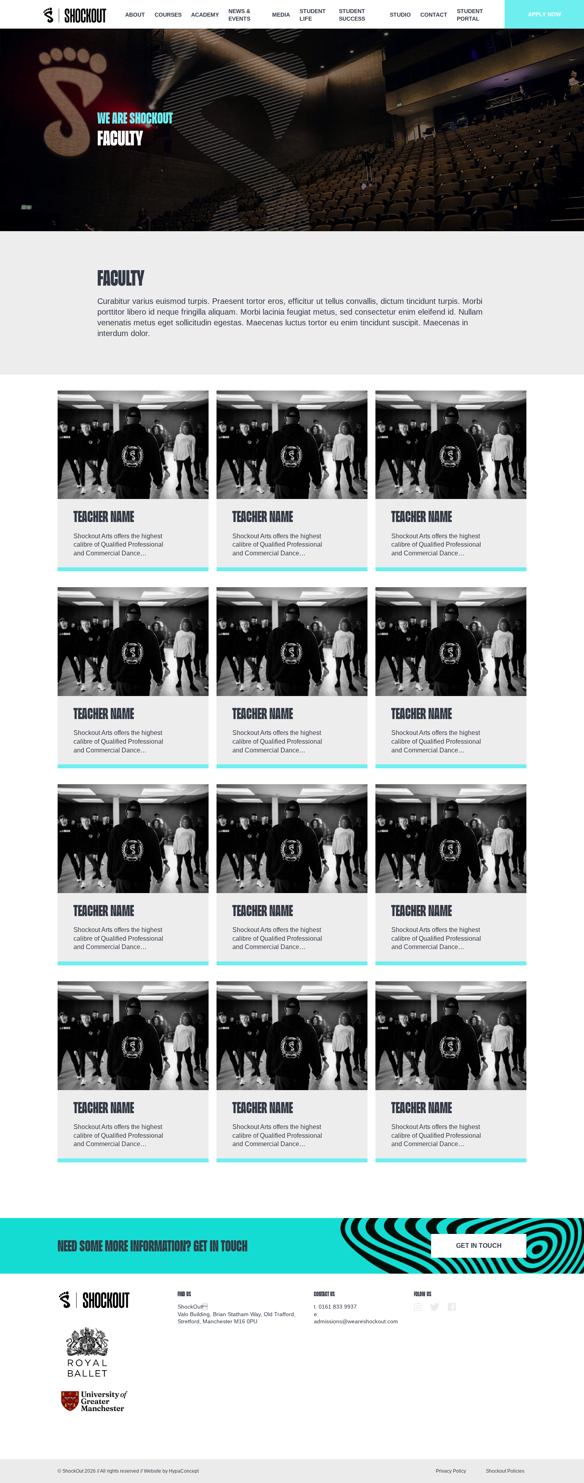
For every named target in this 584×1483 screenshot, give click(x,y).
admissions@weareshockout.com (356, 1321)
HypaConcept (184, 1471)
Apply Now (544, 14)
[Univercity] (95, 1401)
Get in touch (479, 1245)
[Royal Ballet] (87, 1352)
